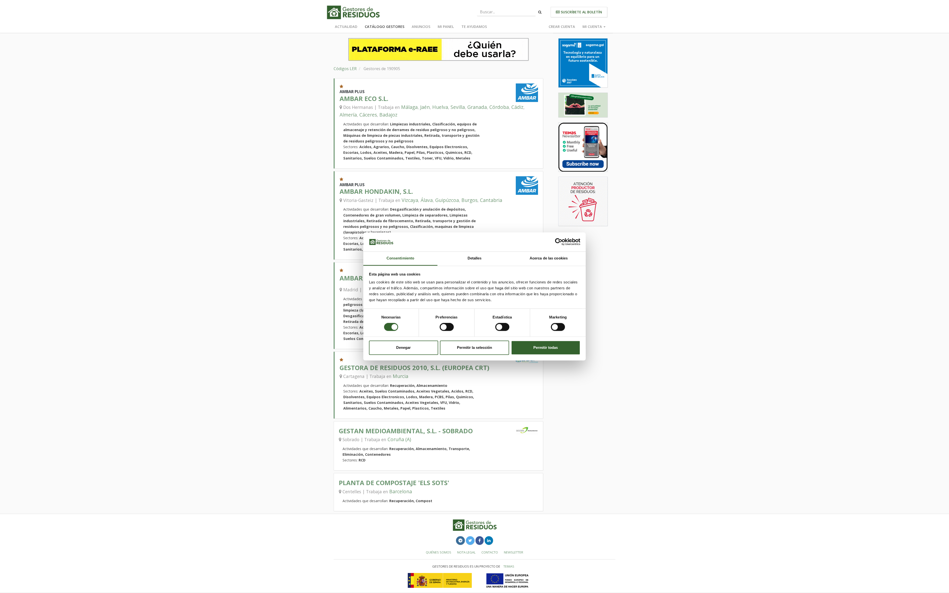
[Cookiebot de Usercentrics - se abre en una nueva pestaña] (558, 242)
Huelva (440, 107)
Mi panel (446, 26)
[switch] (447, 327)
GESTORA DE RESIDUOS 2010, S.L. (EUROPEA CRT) (414, 367)
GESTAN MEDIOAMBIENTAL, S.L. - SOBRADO (406, 431)
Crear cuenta (562, 26)
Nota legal (466, 552)
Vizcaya (410, 200)
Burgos (469, 200)
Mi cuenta (592, 26)
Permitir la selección (474, 347)
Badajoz (388, 114)
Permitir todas (545, 347)
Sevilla (458, 107)
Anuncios (421, 26)
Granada (477, 107)
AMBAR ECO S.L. (364, 98)
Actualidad (346, 26)
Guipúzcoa (447, 200)
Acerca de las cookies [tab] (549, 258)
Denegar (403, 347)
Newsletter (513, 552)
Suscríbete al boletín (581, 12)
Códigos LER (345, 68)
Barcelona (400, 491)
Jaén (425, 107)
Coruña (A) (399, 439)
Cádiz (517, 107)
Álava (427, 200)
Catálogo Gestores (384, 26)
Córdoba (499, 107)
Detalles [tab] (475, 258)
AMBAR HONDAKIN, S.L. (376, 191)
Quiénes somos (438, 552)
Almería (348, 114)
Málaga (409, 107)
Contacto (489, 552)
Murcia (400, 376)
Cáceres (368, 114)
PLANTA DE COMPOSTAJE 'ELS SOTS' (394, 482)
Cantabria (491, 200)
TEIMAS (508, 566)
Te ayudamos (474, 26)
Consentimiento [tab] (400, 258)
